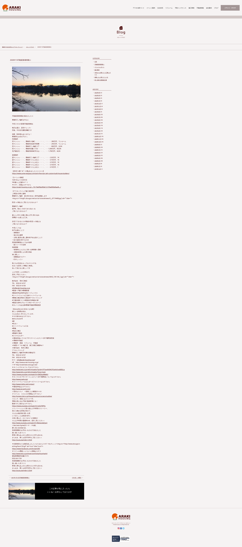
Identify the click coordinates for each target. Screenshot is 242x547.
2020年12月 (98, 136)
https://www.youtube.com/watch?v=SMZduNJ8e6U (30, 374)
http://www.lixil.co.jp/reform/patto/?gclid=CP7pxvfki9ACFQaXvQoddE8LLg (38, 370)
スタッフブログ (30, 47)
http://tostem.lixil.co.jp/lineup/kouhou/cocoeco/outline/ (32, 396)
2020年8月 (97, 147)
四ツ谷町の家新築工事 (101, 80)
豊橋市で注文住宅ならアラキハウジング (12, 47)
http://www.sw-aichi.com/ (21, 389)
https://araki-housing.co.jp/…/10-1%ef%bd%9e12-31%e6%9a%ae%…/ (36, 187)
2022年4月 (97, 93)
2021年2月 (97, 131)
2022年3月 (97, 95)
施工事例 (191, 8)
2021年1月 (97, 133)
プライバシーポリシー (125, 523)
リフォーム (169, 8)
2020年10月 (98, 142)
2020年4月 (97, 158)
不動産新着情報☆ (99, 64)
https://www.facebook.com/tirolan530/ (26, 449)
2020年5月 (97, 155)
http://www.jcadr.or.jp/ (20, 379)
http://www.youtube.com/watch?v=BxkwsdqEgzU (29, 423)
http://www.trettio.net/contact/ (23, 384)
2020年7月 (97, 150)
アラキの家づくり (138, 8)
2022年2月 (97, 98)
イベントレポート (99, 67)
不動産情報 (200, 8)
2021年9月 (97, 112)
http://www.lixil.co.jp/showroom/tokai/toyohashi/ (29, 454)
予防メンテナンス (180, 8)
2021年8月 (97, 114)
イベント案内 (151, 8)
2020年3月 (97, 161)
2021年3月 (97, 128)
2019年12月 (98, 169)
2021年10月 (98, 109)
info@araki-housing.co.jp (21, 288)
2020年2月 (97, 163)
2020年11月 (98, 139)
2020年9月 (97, 144)
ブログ (216, 8)
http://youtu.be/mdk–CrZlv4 (22, 440)
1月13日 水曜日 (76, 478)
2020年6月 (97, 152)
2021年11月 (98, 106)
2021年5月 (97, 123)
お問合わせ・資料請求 (230, 8)
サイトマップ (115, 523)
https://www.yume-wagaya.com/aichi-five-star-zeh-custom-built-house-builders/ (40, 173)
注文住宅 (160, 8)
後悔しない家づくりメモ (101, 77)
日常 (96, 62)
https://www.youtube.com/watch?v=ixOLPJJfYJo (29, 406)
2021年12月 (98, 103)
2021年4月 (97, 125)
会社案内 (209, 8)
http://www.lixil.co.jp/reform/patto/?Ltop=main (29, 372)
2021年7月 (97, 117)
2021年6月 (97, 120)
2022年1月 (97, 101)
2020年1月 (97, 166)
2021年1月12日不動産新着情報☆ (20, 478)
